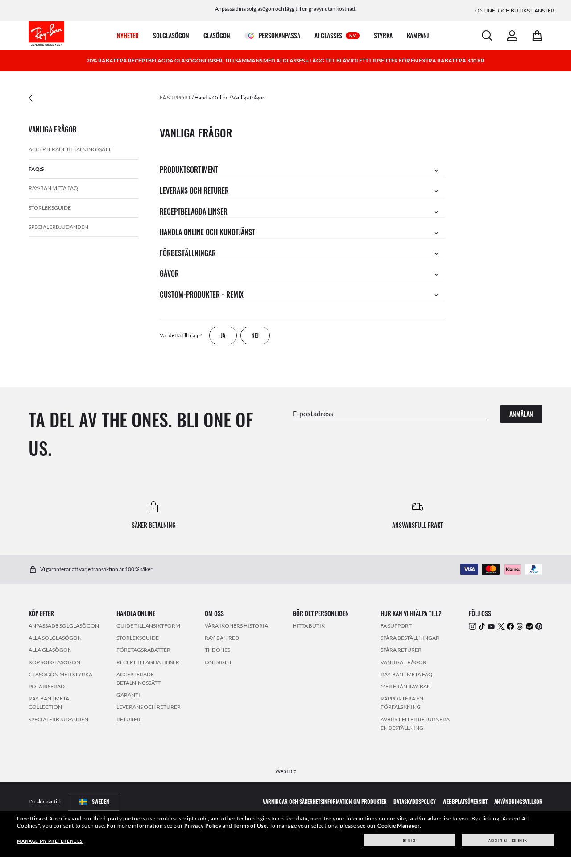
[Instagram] (472, 625)
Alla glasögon (50, 649)
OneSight (218, 661)
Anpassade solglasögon (64, 625)
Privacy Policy (202, 825)
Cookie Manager (398, 825)
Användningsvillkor (518, 801)
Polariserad (47, 686)
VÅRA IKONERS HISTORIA (236, 625)
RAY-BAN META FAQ (53, 188)
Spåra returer (401, 649)
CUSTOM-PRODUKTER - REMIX (202, 294)
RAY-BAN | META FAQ (407, 674)
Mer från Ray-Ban (406, 686)
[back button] (80, 97)
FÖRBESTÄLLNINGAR (188, 253)
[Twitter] (501, 625)
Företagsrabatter (143, 649)
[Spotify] (529, 625)
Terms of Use (249, 825)
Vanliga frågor (248, 97)
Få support (175, 97)
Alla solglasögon (55, 637)
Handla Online (211, 97)
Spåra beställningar (410, 637)
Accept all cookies (507, 840)
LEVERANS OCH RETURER (194, 190)
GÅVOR (169, 273)
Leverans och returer (148, 707)
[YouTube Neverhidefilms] (491, 625)
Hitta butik (309, 625)
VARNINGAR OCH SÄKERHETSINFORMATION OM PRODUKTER (325, 801)
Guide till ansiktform (148, 625)
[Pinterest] (538, 625)
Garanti (128, 694)
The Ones (217, 649)
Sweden (100, 801)
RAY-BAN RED (222, 637)
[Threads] (519, 625)
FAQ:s (36, 169)
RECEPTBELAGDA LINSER (194, 211)
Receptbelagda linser (147, 661)
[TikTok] (481, 625)
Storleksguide (50, 207)
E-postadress (313, 413)
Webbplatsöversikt (465, 801)
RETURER (128, 719)
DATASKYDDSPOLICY (414, 801)
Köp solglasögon (54, 661)
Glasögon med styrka (60, 674)
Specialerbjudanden (58, 227)
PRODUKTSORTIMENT (189, 169)
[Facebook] (510, 625)
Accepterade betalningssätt (70, 149)
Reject (409, 840)
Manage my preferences (50, 841)
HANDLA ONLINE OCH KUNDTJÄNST (207, 232)
